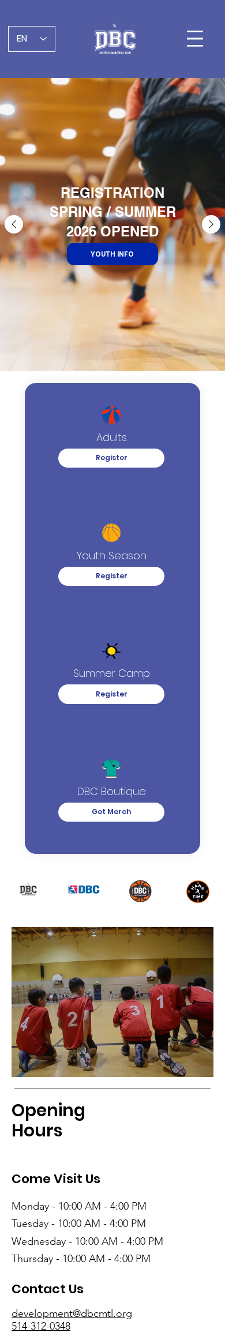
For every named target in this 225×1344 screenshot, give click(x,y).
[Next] (211, 224)
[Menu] (196, 38)
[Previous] (14, 224)
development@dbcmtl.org (72, 1313)
